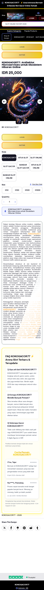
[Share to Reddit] (31, 528)
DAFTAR (22, 55)
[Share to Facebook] (11, 528)
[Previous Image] (4, 101)
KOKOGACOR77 (34, 233)
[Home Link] (16, 16)
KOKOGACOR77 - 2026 (12, 515)
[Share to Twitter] (4, 528)
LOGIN (31, 18)
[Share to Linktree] (18, 528)
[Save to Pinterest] (24, 528)
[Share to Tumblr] (37, 528)
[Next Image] (40, 101)
